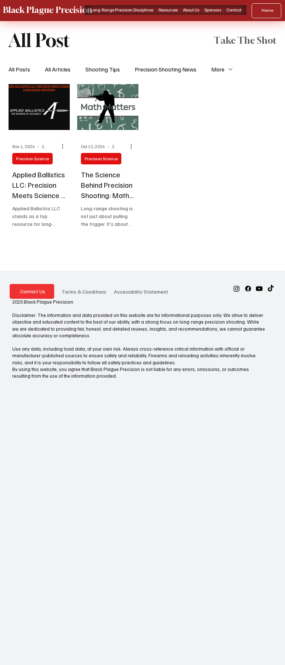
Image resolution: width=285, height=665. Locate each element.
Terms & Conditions (84, 291)
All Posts (19, 69)
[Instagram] (236, 289)
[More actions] (64, 146)
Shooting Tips (102, 69)
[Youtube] (259, 289)
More (218, 69)
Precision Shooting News (165, 69)
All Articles (58, 69)
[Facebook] (248, 289)
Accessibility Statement (141, 291)
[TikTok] (271, 289)
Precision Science (32, 158)
